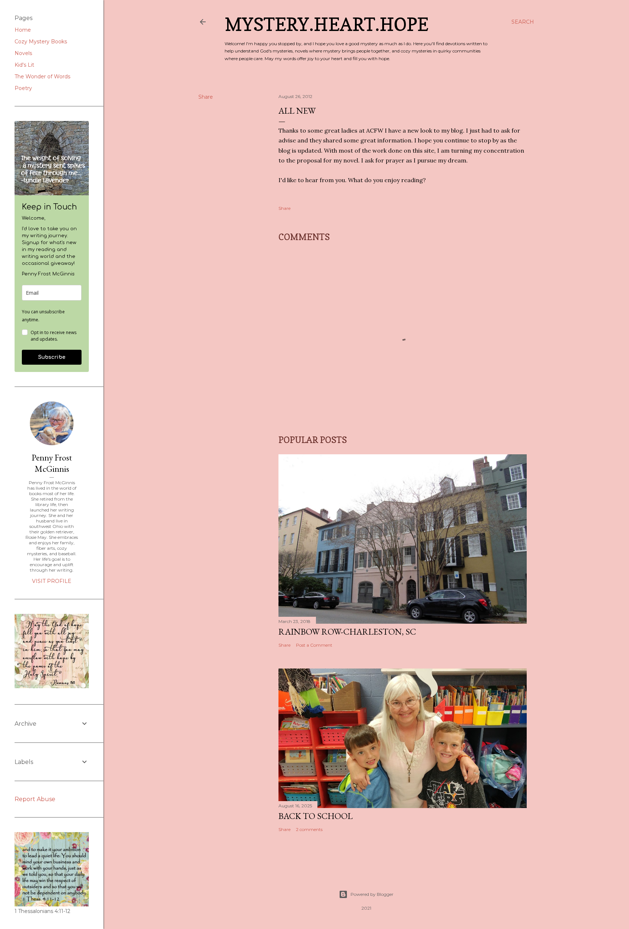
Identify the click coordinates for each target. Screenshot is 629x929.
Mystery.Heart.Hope (326, 24)
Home (23, 30)
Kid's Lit (24, 65)
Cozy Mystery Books (41, 41)
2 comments (309, 829)
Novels (23, 53)
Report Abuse (35, 799)
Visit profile (51, 581)
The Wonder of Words (42, 76)
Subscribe (52, 357)
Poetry (23, 88)
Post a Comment (314, 645)
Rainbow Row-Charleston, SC (347, 631)
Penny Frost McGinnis (52, 463)
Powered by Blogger (372, 894)
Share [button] (205, 97)
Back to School (315, 816)
